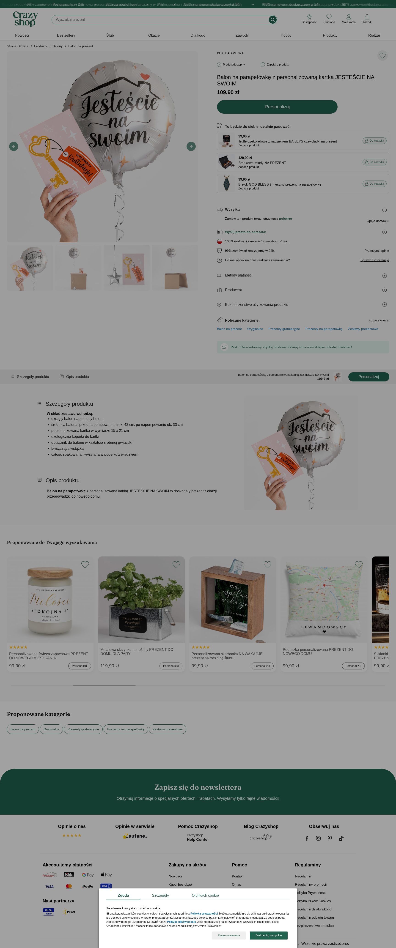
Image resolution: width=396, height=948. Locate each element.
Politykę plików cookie (181, 922)
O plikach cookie (205, 895)
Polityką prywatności (204, 913)
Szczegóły (160, 895)
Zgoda (123, 895)
